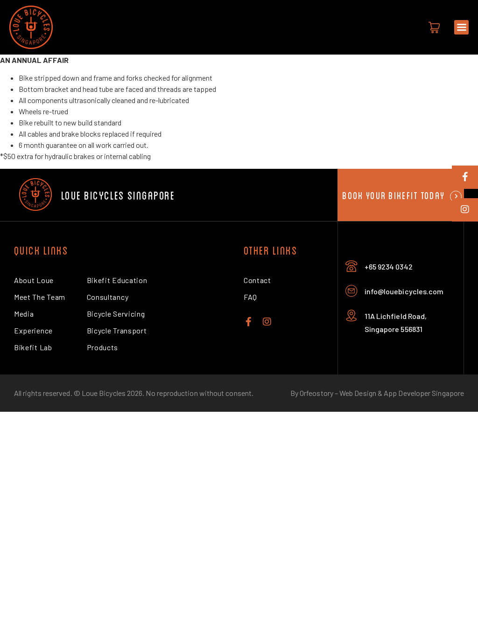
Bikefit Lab (33, 347)
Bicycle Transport (117, 330)
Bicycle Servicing (116, 313)
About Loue (34, 280)
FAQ (250, 296)
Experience (33, 330)
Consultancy (108, 296)
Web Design (357, 392)
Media (24, 313)
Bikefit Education (117, 280)
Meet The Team (39, 296)
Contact (257, 280)
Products (103, 347)
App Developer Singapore (424, 392)
